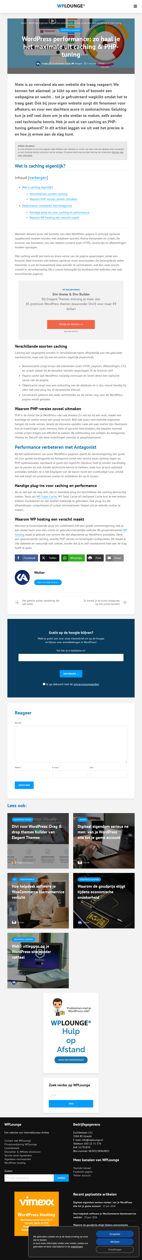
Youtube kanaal (82, 1168)
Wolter (44, 63)
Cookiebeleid (11, 1148)
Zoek (71, 1103)
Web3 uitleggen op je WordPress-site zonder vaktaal (31, 952)
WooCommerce (27, 879)
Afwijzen (115, 1241)
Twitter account (82, 1175)
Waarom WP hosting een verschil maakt (54, 217)
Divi (91, 304)
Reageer (78, 63)
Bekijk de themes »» (71, 324)
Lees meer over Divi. (71, 331)
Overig (83, 819)
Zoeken (8, 1171)
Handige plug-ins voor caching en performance (59, 212)
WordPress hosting (15, 1162)
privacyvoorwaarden (86, 684)
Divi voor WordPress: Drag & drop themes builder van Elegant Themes (37, 832)
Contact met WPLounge (17, 1140)
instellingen (77, 1246)
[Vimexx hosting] (36, 1214)
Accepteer (114, 1234)
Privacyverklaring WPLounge (20, 1144)
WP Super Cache (46, 496)
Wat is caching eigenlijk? (37, 187)
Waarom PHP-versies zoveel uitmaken (53, 199)
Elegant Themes (58, 299)
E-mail (56, 767)
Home (23, 23)
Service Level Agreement (18, 1155)
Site (91, 767)
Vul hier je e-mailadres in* (71, 650)
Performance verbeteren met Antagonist (47, 205)
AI (15, 879)
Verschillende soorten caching (48, 194)
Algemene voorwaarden (17, 1159)
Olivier (86, 862)
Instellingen (115, 1249)
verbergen (38, 177)
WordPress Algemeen (38, 23)
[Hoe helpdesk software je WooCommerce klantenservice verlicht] (38, 900)
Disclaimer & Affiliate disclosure (22, 1151)
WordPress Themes (22, 819)
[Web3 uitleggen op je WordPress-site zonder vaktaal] (38, 960)
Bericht (18, 723)
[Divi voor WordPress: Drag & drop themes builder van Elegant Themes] (38, 840)
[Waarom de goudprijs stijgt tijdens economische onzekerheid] (104, 900)
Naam (18, 767)
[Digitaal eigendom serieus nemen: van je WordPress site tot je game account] (104, 840)
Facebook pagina (82, 1171)
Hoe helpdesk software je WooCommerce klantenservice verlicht (38, 892)
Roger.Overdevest (25, 862)
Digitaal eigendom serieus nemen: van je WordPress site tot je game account (103, 832)
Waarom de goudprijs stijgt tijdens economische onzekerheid (101, 892)
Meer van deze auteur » (48, 582)
